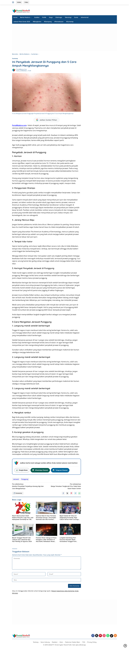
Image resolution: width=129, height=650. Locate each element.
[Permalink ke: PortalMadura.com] (13, 70)
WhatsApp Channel (41, 470)
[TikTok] (111, 635)
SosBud (36, 17)
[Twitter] (96, 635)
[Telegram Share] (75, 493)
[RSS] (115, 635)
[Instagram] (104, 635)
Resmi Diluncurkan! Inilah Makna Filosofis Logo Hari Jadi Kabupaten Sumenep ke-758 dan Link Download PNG (22, 517)
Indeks (19, 2)
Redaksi (54, 642)
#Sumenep (69, 22)
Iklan (61, 642)
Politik (44, 17)
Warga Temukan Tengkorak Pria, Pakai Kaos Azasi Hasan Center (66, 486)
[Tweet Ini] (67, 493)
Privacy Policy (91, 642)
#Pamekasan (58, 22)
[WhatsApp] (107, 635)
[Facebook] (93, 635)
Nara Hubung (45, 642)
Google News (23, 470)
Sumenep (15, 58)
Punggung (24, 479)
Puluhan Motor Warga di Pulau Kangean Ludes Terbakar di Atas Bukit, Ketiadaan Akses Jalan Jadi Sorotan (46, 539)
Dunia (76, 17)
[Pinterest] (100, 635)
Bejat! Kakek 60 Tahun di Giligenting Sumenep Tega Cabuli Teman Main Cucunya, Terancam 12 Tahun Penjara (69, 517)
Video (26, 2)
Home (15, 17)
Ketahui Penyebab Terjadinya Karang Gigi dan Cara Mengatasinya (28, 486)
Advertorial (84, 17)
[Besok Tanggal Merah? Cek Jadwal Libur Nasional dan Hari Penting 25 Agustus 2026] (22, 530)
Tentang (35, 642)
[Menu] (13, 2)
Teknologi (68, 17)
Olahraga (58, 17)
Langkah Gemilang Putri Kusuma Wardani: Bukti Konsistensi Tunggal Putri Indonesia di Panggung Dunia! (70, 539)
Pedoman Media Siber (72, 642)
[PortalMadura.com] (21, 11)
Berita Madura (25, 17)
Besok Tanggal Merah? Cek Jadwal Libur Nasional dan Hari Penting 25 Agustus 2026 (22, 539)
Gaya (51, 17)
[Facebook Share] (63, 493)
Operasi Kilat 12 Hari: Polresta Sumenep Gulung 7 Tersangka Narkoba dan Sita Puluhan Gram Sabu (46, 517)
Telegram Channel (61, 470)
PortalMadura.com (21, 69)
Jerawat (16, 479)
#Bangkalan (37, 22)
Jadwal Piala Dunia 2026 (21, 22)
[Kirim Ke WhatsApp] (79, 493)
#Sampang (48, 22)
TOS (83, 642)
